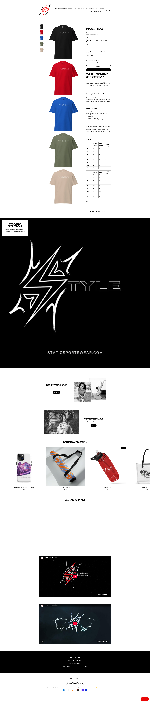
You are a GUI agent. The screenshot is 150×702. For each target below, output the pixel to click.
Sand (88, 44)
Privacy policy (47, 687)
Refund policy (69, 687)
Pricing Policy (76, 687)
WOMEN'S (56, 392)
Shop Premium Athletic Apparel (63, 9)
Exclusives (102, 9)
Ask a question (89, 206)
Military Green (104, 40)
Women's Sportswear (91, 9)
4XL (88, 55)
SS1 (103, 11)
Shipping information (90, 201)
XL (97, 51)
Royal (97, 40)
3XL (105, 51)
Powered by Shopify (79, 692)
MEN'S (93, 425)
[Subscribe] (86, 666)
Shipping (87, 34)
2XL (101, 51)
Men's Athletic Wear (79, 9)
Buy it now (98, 70)
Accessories (97, 11)
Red (93, 40)
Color (87, 37)
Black (88, 40)
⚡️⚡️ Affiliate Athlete (100, 687)
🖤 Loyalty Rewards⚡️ (90, 687)
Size (87, 48)
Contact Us (82, 687)
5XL (92, 55)
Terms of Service (62, 687)
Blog (91, 11)
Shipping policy (55, 687)
